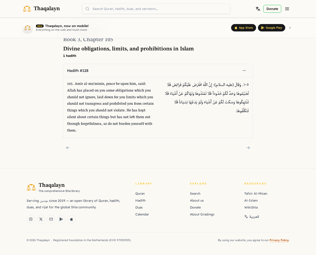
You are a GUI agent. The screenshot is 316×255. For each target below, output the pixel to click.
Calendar (142, 214)
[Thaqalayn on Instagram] (31, 219)
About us (197, 200)
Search (195, 193)
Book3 (71, 40)
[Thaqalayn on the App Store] (71, 219)
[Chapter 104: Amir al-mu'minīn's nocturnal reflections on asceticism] (67, 148)
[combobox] (156, 9)
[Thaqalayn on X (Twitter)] (41, 219)
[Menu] (287, 8)
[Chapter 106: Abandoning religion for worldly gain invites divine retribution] (248, 148)
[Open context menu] (244, 70)
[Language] (258, 8)
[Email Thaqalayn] (51, 219)
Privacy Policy (279, 240)
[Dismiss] (290, 28)
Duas (139, 207)
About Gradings (202, 214)
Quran (140, 193)
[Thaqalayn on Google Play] (61, 219)
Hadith (140, 200)
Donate (195, 207)
